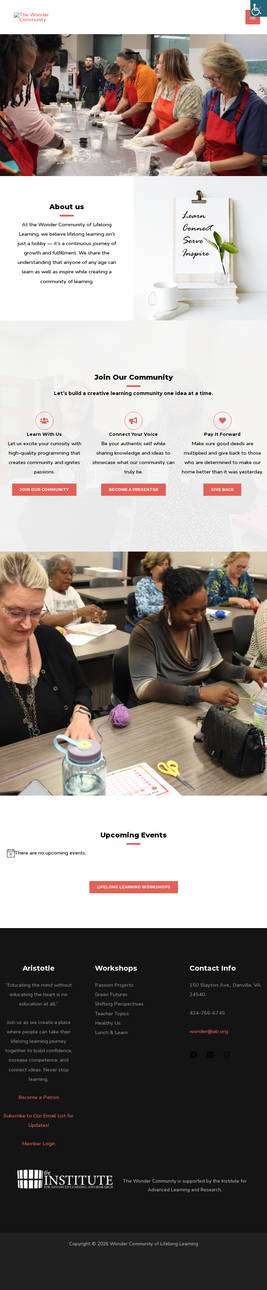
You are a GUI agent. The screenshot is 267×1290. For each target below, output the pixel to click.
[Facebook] (193, 1057)
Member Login (38, 1143)
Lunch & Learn (111, 1032)
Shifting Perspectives (119, 1003)
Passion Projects (114, 984)
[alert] (133, 853)
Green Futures (111, 994)
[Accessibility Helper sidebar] (258, 8)
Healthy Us (108, 1022)
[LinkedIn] (210, 1057)
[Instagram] (227, 1057)
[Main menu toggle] (252, 17)
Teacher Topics (112, 1013)
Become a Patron (38, 1097)
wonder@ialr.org (208, 1031)
